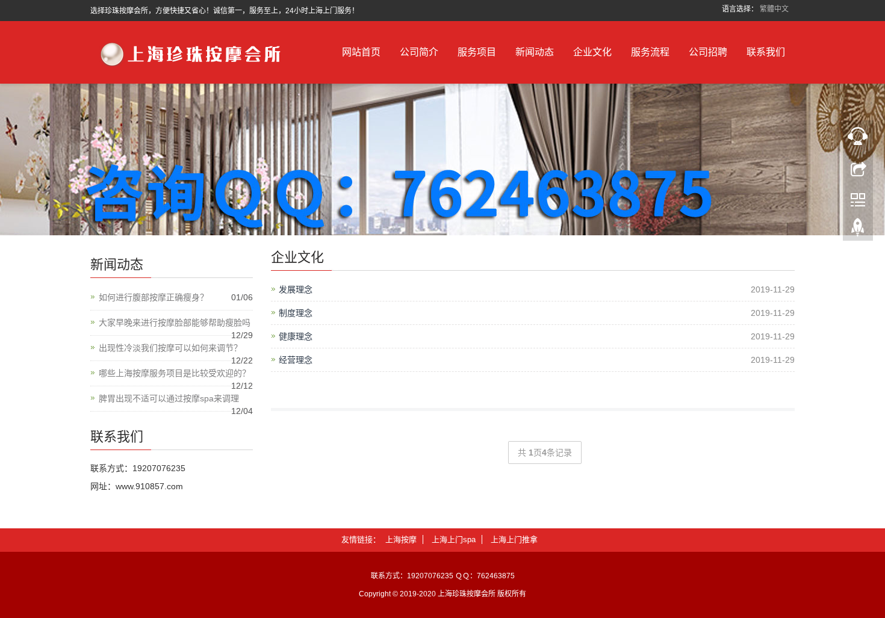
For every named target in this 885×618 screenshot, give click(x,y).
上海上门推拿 (514, 539)
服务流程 (650, 52)
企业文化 (592, 52)
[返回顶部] (858, 230)
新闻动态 (534, 52)
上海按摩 (401, 539)
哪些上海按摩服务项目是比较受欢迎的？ (174, 373)
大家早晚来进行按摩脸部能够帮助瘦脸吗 (174, 322)
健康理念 (295, 336)
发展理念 (295, 289)
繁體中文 (774, 9)
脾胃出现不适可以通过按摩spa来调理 (169, 398)
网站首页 (361, 52)
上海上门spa (454, 539)
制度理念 (295, 313)
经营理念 (295, 360)
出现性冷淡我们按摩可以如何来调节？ (170, 348)
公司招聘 (708, 52)
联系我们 (766, 52)
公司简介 (419, 52)
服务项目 (477, 52)
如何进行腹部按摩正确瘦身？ (153, 297)
